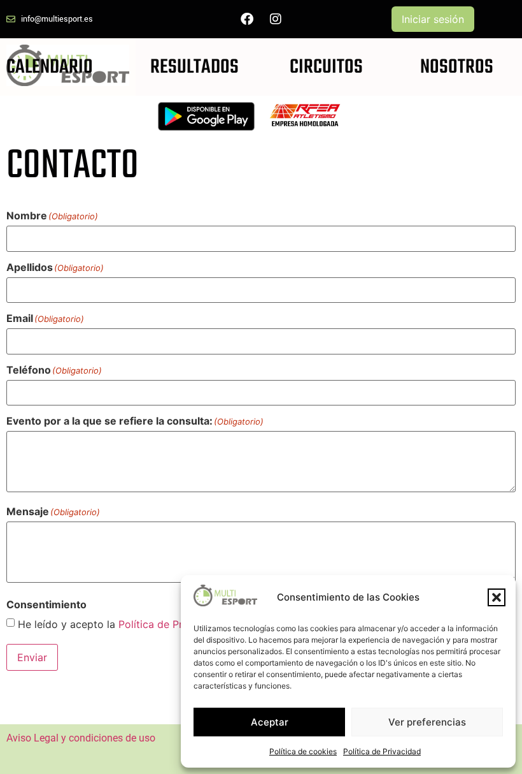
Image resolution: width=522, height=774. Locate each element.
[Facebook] (247, 19)
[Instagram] (275, 19)
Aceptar (269, 722)
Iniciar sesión (433, 19)
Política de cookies (303, 751)
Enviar (32, 657)
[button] (496, 597)
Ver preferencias (427, 722)
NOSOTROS (456, 67)
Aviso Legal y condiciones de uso (80, 738)
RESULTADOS (194, 67)
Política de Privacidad (382, 751)
